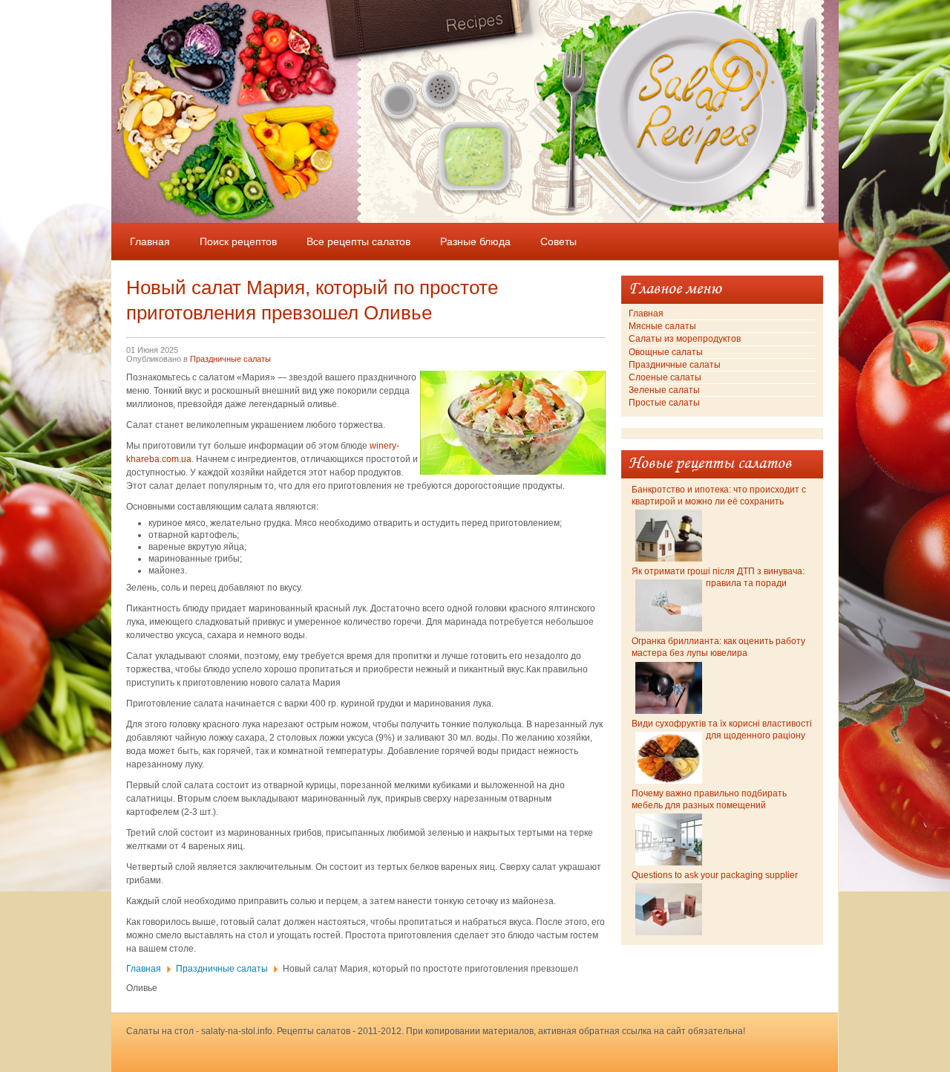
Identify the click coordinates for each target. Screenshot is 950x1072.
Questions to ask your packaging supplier (715, 875)
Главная (143, 969)
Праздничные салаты (230, 358)
